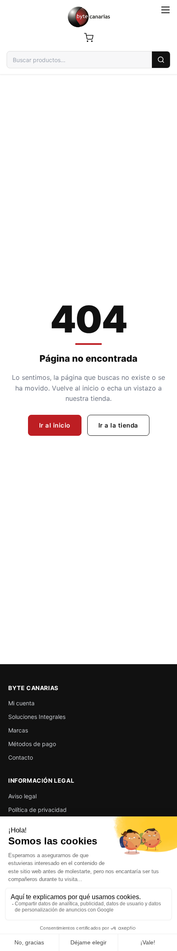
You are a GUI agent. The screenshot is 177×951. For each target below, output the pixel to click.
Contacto (20, 757)
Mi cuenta (21, 703)
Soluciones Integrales (36, 716)
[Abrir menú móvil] (165, 10)
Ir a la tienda (118, 425)
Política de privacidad (37, 809)
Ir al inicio (54, 425)
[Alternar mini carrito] (88, 37)
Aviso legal (22, 796)
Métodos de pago (32, 743)
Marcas (18, 730)
